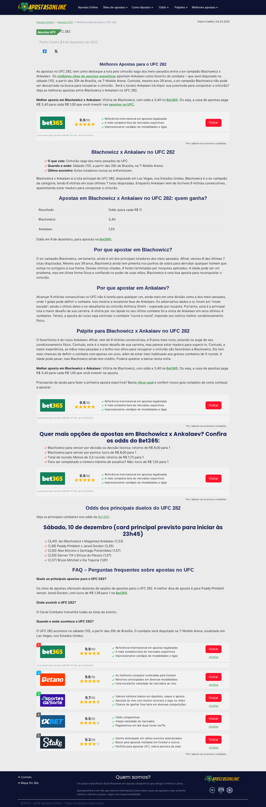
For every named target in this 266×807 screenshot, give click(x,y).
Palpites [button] (180, 7)
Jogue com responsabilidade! (124, 794)
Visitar (213, 122)
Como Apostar (141, 7)
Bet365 (103, 517)
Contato (26, 777)
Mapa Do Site (30, 783)
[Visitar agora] (52, 123)
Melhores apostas (203, 7)
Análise (213, 657)
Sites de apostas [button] (114, 7)
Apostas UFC (65, 22)
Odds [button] (162, 7)
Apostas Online (88, 7)
